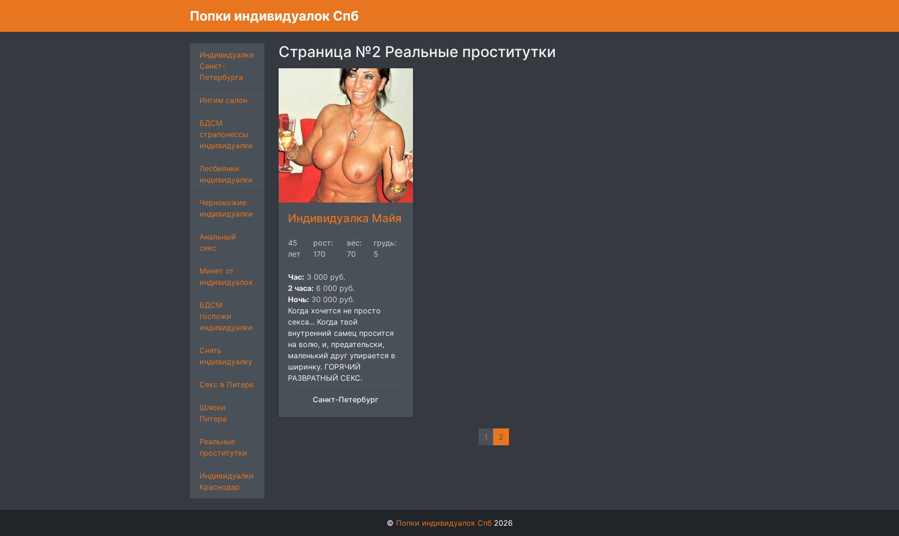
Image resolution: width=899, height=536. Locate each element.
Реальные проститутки (223, 447)
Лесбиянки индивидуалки (226, 174)
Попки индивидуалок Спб (274, 16)
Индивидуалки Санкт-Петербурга (226, 66)
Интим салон (223, 100)
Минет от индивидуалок (226, 276)
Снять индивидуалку (225, 356)
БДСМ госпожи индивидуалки (226, 316)
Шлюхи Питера (213, 413)
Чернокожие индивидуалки (226, 208)
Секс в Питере (226, 384)
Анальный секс (217, 242)
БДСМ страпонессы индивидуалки (226, 134)
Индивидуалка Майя (345, 218)
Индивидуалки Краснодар (226, 481)
